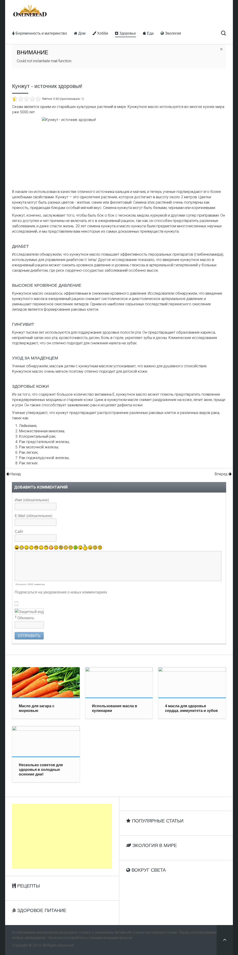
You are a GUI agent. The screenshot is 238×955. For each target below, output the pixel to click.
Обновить (25, 617)
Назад (15, 474)
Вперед (221, 474)
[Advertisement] (62, 836)
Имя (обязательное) (32, 499)
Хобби (102, 33)
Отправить (29, 635)
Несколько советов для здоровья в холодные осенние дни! (41, 769)
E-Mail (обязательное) (33, 515)
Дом (81, 33)
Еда (150, 33)
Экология (172, 33)
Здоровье (127, 33)
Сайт (19, 531)
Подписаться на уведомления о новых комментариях (61, 592)
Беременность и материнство (41, 33)
